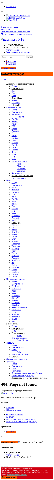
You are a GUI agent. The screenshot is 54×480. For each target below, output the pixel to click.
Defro (14, 147)
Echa (14, 154)
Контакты (5, 29)
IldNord (15, 121)
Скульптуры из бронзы (16, 359)
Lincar (14, 237)
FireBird (20, 117)
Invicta (14, 230)
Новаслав (16, 244)
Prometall (15, 218)
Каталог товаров (8, 68)
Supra (14, 251)
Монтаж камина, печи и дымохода (16, 34)
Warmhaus (21, 168)
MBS (14, 239)
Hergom (15, 138)
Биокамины (17, 114)
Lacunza (15, 192)
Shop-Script (11, 6)
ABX (14, 197)
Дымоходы (11, 361)
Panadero (15, 190)
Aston (14, 204)
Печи (8, 180)
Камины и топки (13, 107)
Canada (15, 274)
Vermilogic (16, 371)
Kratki (14, 100)
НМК (14, 201)
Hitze (14, 140)
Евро (38, 442)
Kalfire (14, 124)
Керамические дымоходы (23, 375)
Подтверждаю (9, 477)
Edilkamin (16, 225)
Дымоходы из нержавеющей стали (27, 373)
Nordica (15, 241)
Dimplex (15, 305)
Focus (14, 135)
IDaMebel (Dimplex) (20, 307)
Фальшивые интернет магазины (15, 32)
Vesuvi (14, 277)
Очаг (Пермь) (23, 340)
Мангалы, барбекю (20, 354)
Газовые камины (19, 178)
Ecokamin (21, 171)
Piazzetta (15, 131)
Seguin (14, 128)
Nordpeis (15, 272)
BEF (13, 126)
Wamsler (15, 255)
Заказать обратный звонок (18, 52)
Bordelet (15, 286)
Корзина (10, 408)
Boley (14, 133)
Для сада (10, 342)
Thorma (15, 253)
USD (23, 18)
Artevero (15, 300)
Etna (13, 93)
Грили (14, 350)
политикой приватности (17, 475)
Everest (15, 143)
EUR (15, 20)
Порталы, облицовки (15, 279)
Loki (13, 194)
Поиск (29, 57)
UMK (14, 368)
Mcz (13, 157)
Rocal (14, 152)
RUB (27, 15)
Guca (14, 187)
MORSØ (15, 220)
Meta (14, 95)
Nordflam (16, 260)
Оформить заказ (13, 410)
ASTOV (15, 298)
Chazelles (21, 166)
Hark (14, 227)
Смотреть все (17, 112)
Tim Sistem (16, 246)
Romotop (15, 248)
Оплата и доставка (9, 27)
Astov (14, 91)
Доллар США (27, 442)
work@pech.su (12, 50)
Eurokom (15, 267)
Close (3, 79)
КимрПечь (16, 288)
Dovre (14, 270)
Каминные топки (19, 161)
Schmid (15, 150)
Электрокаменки (19, 338)
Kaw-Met (16, 103)
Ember (14, 265)
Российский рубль (9, 442)
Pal (13, 262)
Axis (19, 164)
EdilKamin (16, 310)
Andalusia (16, 317)
